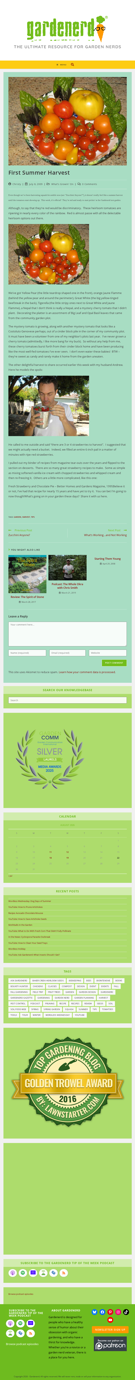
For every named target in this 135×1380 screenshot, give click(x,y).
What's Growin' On (62, 184)
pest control (18, 1003)
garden (17, 517)
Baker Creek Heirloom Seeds (48, 980)
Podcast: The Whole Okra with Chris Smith (67, 586)
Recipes (75, 1003)
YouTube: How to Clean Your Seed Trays (27, 942)
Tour (25, 1015)
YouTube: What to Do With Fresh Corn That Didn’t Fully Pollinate (39, 930)
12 (67, 852)
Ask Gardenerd (19, 980)
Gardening (44, 997)
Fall (116, 986)
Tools (14, 1015)
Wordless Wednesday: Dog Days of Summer (29, 901)
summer (83, 1009)
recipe (62, 1003)
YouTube (80, 1015)
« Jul (10, 875)
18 (50, 857)
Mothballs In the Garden (20, 924)
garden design (87, 992)
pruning (49, 1003)
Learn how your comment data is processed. (87, 672)
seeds (100, 1003)
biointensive (103, 980)
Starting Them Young (107, 559)
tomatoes (107, 1009)
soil (110, 1003)
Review (88, 1003)
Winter (36, 1015)
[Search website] (72, 64)
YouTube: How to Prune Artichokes (25, 907)
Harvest (26, 517)
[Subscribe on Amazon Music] (33, 1273)
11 (50, 852)
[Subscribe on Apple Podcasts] (12, 1273)
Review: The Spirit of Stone (27, 597)
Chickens (38, 986)
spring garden (52, 1009)
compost (67, 986)
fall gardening (19, 992)
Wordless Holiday (17, 948)
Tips (33, 517)
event (93, 986)
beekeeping (75, 980)
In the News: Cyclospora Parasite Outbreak (29, 936)
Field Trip (38, 992)
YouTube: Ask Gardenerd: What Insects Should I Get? (34, 954)
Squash (69, 1009)
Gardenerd (107, 992)
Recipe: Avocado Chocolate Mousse (25, 913)
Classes (52, 986)
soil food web (18, 1009)
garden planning (84, 997)
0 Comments (89, 184)
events (105, 986)
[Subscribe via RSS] (63, 1273)
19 (67, 857)
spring (35, 1009)
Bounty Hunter (19, 986)
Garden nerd (62, 997)
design (81, 986)
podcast (35, 1003)
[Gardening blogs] (67, 1081)
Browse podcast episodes (20, 1294)
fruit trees (54, 992)
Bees (88, 980)
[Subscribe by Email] (53, 1273)
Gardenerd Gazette (22, 997)
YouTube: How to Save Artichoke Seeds (27, 918)
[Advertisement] (66, 1199)
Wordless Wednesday (58, 1015)
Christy (17, 184)
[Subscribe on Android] (43, 1273)
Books (118, 980)
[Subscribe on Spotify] (23, 1273)
